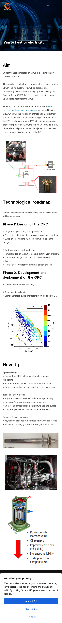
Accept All (31, 601)
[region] (31, 598)
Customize (31, 609)
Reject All (31, 616)
